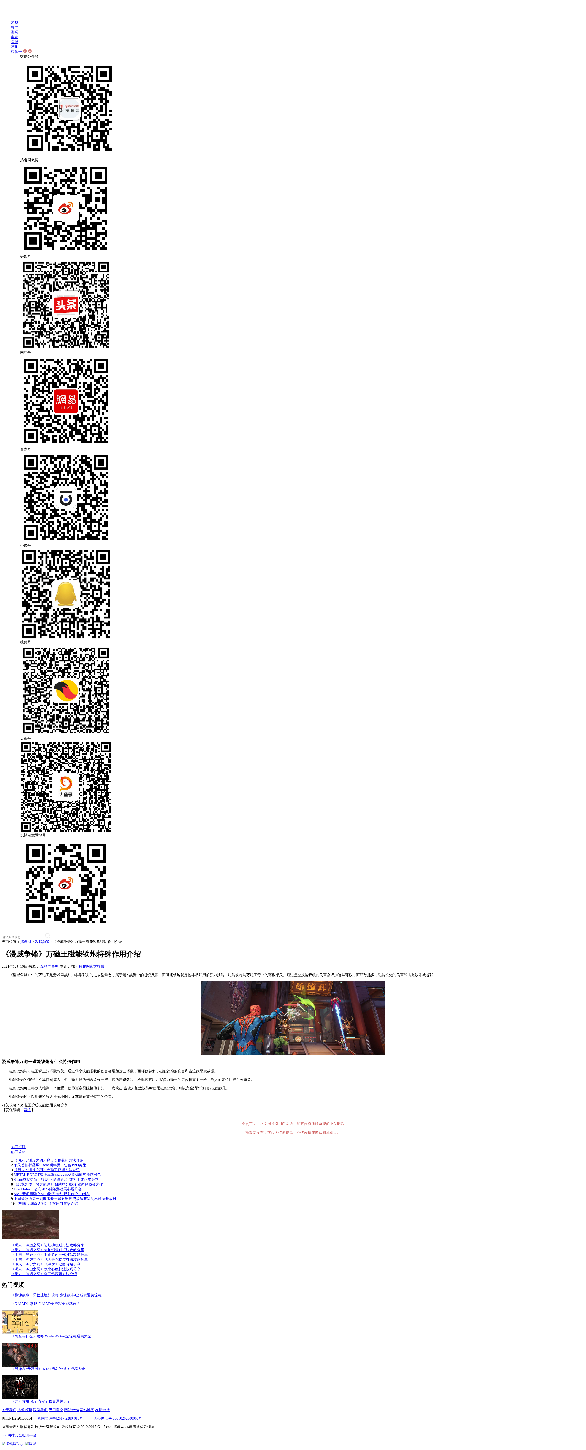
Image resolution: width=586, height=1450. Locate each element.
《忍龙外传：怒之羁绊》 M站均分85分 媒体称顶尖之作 (58, 1184)
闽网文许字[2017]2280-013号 (60, 1418)
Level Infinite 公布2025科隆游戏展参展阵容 (48, 1189)
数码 (14, 27)
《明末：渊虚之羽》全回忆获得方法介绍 (44, 1274)
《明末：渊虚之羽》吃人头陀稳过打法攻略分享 (49, 1259)
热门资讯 (18, 1147)
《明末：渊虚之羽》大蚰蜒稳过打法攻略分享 (47, 1250)
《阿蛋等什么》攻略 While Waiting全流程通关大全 (51, 1336)
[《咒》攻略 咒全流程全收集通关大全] (20, 1398)
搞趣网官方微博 (91, 966)
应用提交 (56, 1410)
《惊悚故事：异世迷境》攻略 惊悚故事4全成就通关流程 (56, 1295)
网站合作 (71, 1410)
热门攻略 (18, 1152)
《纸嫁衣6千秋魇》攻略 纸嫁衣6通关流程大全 (48, 1369)
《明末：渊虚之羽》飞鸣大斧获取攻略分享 (46, 1264)
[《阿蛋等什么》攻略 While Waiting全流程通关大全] (20, 1333)
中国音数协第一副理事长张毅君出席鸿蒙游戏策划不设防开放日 (65, 1199)
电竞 (14, 37)
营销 (14, 47)
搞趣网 (25, 942)
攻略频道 (42, 942)
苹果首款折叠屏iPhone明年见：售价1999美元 (50, 1165)
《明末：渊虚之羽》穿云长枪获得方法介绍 (48, 1160)
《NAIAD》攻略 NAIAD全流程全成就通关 (45, 1304)
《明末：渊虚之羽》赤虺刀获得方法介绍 (47, 1170)
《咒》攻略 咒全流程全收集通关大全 (41, 1401)
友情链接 (102, 1410)
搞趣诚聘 (24, 1410)
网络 (27, 1110)
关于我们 (9, 1410)
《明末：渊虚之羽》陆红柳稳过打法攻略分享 (47, 1245)
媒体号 (17, 52)
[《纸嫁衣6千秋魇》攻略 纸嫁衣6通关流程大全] (20, 1365)
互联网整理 (50, 966)
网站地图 (87, 1410)
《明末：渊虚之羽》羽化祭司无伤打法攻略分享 (49, 1255)
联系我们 (40, 1410)
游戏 (14, 23)
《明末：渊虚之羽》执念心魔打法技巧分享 (46, 1269)
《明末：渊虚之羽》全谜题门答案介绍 (47, 1204)
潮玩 (14, 32)
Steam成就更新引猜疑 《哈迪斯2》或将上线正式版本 (56, 1179)
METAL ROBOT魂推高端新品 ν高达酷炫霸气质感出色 (57, 1175)
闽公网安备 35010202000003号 (118, 1418)
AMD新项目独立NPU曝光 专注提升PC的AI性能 (52, 1194)
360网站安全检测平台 (19, 1435)
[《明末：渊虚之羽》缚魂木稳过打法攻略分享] (30, 1238)
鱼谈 (14, 42)
